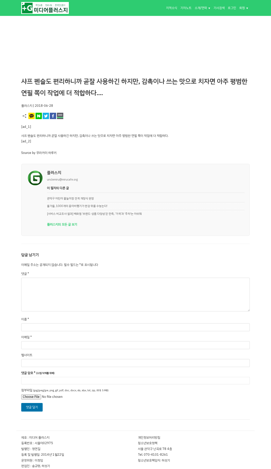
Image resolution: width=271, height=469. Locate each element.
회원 (242, 8)
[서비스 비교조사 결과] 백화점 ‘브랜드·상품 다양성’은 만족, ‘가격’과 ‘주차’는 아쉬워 (94, 214)
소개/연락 (201, 8)
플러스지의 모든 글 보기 (62, 224)
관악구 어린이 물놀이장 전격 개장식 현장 (70, 198)
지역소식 (171, 8)
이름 (25, 319)
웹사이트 (26, 355)
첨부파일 (65, 390)
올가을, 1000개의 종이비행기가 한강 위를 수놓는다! (77, 206)
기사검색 (219, 8)
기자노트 (185, 8)
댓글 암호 (38, 373)
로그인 (232, 8)
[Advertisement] (135, 44)
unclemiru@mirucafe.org (62, 179)
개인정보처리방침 (149, 437)
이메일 (26, 337)
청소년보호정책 (147, 443)
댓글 (25, 273)
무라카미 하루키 (46, 153)
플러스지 (26, 105)
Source (26, 153)
